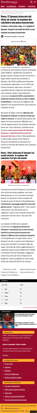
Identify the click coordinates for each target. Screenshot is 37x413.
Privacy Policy (9, 364)
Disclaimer (8, 367)
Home (2, 11)
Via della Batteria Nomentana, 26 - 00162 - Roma (15, 411)
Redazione (8, 370)
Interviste (21, 6)
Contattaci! (5, 355)
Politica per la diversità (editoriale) (15, 396)
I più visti (7, 11)
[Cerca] (31, 2)
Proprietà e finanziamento (12, 386)
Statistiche (31, 6)
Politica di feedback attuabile (13, 377)
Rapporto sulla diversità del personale (16, 400)
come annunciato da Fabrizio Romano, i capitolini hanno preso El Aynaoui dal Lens (17, 133)
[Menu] (35, 2)
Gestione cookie (33, 411)
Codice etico (8, 393)
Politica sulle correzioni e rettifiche (15, 389)
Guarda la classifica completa (30, 307)
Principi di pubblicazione (12, 374)
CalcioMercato (11, 6)
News (2, 6)
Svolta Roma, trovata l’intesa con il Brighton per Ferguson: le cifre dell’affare (9, 272)
